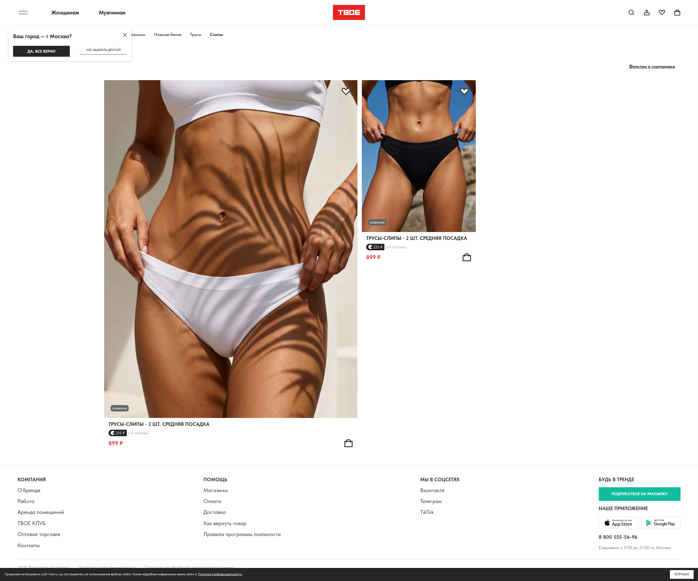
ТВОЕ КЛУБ (31, 523)
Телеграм (431, 501)
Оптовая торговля (38, 534)
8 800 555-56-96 (618, 537)
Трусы (195, 34)
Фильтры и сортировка (652, 66)
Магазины (215, 490)
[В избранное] (346, 92)
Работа (25, 501)
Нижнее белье (167, 34)
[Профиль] (646, 12)
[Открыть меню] (23, 12)
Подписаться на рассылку (640, 494)
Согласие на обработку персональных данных (189, 567)
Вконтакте (432, 490)
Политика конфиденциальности (107, 567)
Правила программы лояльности (242, 534)
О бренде (28, 490)
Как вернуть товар (224, 523)
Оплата (212, 501)
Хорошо (681, 574)
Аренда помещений (40, 512)
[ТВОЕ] (349, 12)
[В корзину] (348, 443)
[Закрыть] (124, 34)
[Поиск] (631, 12)
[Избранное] (662, 12)
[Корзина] (677, 12)
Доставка (214, 512)
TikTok (427, 512)
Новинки (136, 34)
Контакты (28, 545)
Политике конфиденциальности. (220, 574)
